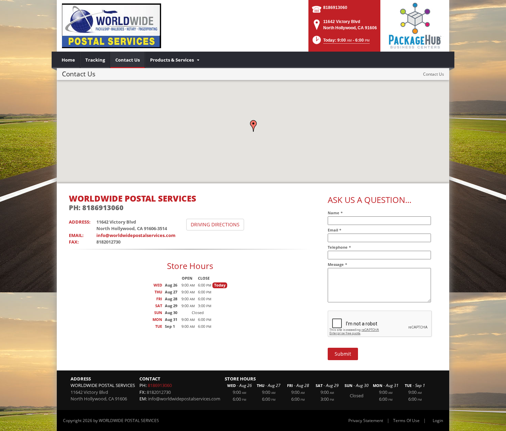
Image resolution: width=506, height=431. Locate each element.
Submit (343, 354)
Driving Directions (215, 224)
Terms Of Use (406, 420)
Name (335, 212)
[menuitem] (68, 60)
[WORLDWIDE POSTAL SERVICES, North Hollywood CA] (111, 25)
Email (334, 230)
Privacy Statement (365, 420)
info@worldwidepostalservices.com (136, 235)
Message (337, 264)
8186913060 (335, 7)
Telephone (339, 247)
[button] (253, 126)
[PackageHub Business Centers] (414, 25)
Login (438, 420)
